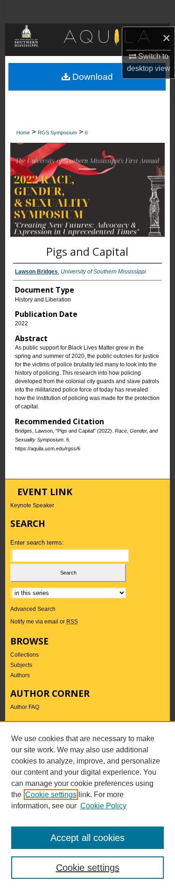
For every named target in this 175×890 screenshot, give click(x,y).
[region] (87, 805)
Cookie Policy (103, 806)
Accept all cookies (87, 838)
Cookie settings (51, 795)
